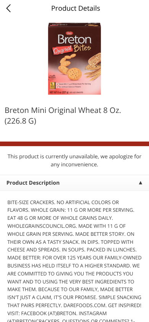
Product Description (33, 183)
